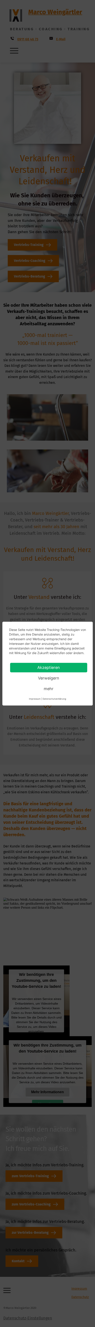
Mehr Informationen (47, 1092)
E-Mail (60, 39)
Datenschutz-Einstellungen (27, 1318)
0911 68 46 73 (27, 39)
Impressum (79, 1289)
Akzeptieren (48, 667)
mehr (48, 688)
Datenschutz (80, 1297)
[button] (14, 50)
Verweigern (48, 678)
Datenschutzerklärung (54, 698)
